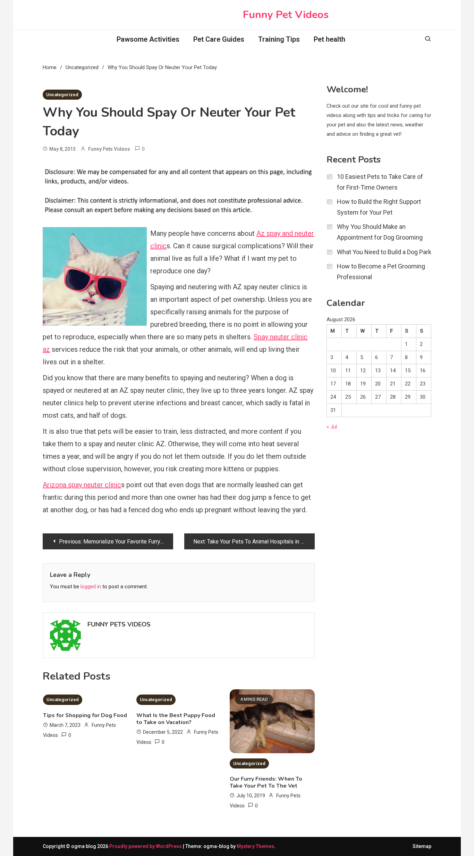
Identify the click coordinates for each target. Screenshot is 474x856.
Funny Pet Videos (286, 15)
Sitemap (422, 846)
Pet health (329, 39)
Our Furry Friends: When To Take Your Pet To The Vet (266, 782)
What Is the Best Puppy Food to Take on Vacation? (175, 719)
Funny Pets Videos (109, 149)
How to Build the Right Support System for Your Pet (379, 207)
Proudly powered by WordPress (146, 846)
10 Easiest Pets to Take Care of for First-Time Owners (380, 182)
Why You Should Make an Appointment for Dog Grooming (380, 232)
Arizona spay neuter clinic (82, 485)
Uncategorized (62, 94)
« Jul (332, 427)
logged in (91, 586)
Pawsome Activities (148, 39)
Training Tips (279, 39)
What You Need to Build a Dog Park (384, 252)
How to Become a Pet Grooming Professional (381, 272)
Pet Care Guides (218, 39)
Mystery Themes (255, 846)
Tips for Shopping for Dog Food (85, 715)
